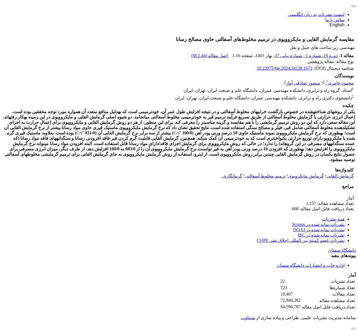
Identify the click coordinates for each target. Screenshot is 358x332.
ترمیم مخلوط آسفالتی (265, 176)
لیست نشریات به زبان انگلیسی (316, 14)
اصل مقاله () (210, 55)
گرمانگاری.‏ (232, 176)
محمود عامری (340, 83)
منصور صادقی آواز (303, 83)
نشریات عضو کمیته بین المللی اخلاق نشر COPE (301, 240)
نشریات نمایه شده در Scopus (318, 224)
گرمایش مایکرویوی (306, 176)
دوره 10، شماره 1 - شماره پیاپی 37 (306, 55)
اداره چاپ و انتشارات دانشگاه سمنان (311, 265)
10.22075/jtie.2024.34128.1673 (284, 68)
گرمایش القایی (340, 176)
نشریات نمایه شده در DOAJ (319, 229)
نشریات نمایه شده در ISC (321, 235)
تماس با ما (335, 19)
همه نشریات (333, 219)
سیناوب (248, 317)
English (337, 24)
